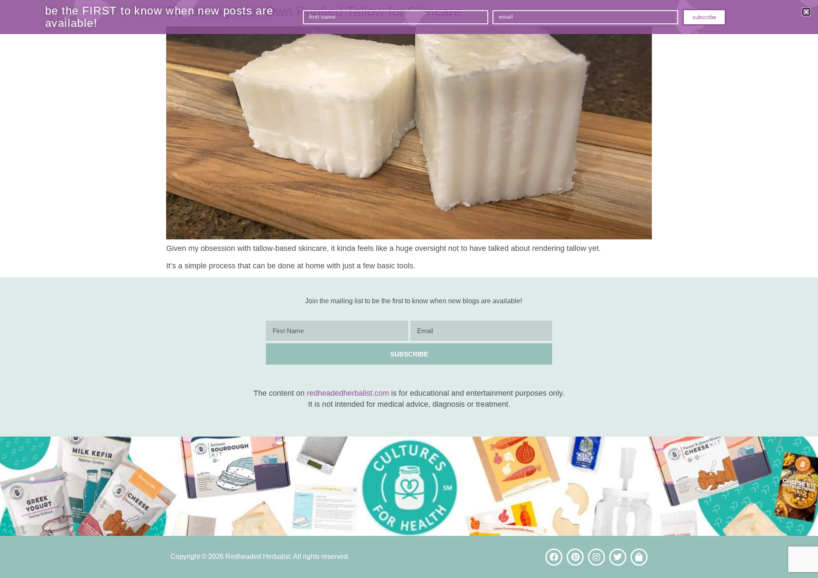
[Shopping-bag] (639, 557)
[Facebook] (553, 557)
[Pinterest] (575, 557)
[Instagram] (596, 557)
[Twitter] (617, 557)
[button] (806, 12)
